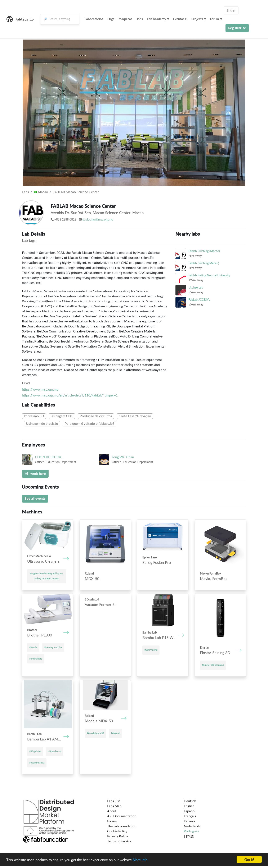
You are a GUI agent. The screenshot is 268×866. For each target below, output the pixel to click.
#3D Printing (150, 650)
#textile (33, 647)
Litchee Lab (195, 287)
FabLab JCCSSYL (199, 299)
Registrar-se (237, 28)
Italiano (189, 821)
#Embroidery (35, 659)
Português (191, 831)
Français (190, 816)
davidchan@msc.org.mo (97, 219)
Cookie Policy (117, 831)
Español (189, 811)
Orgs (110, 19)
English (189, 806)
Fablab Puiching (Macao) (204, 251)
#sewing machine (53, 647)
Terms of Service (119, 841)
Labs (25, 192)
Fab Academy (156, 19)
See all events (35, 498)
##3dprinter (35, 751)
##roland (115, 733)
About (111, 811)
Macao (42, 192)
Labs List (113, 801)
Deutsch (190, 801)
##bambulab (54, 751)
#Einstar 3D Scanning (213, 665)
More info (140, 859)
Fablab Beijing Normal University (209, 275)
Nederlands (192, 826)
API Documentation (121, 816)
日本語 (189, 836)
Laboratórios (94, 19)
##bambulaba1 (36, 763)
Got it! (249, 859)
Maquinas (125, 19)
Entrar (231, 10)
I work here (37, 473)
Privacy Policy (117, 836)
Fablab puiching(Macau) (203, 263)
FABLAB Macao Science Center (76, 192)
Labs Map (114, 806)
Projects (197, 19)
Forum (214, 19)
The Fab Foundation (121, 826)
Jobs (140, 19)
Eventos (178, 19)
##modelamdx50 (95, 733)
